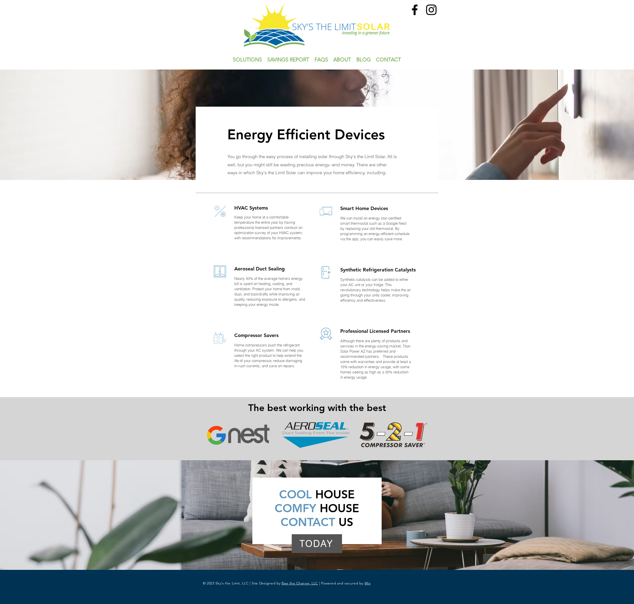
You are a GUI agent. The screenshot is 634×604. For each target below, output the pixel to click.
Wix (368, 583)
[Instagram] (431, 10)
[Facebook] (415, 10)
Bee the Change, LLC (300, 583)
